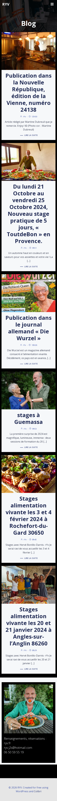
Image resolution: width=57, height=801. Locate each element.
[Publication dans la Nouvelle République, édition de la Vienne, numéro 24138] (28, 51)
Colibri (37, 791)
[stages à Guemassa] (28, 390)
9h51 (34, 248)
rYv (24, 116)
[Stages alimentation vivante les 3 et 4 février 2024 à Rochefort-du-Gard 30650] (28, 473)
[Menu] (52, 4)
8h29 (34, 650)
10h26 (34, 345)
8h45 (34, 539)
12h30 (34, 116)
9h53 (34, 428)
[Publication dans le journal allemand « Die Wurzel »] (28, 292)
